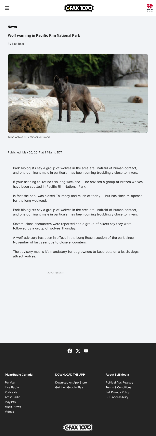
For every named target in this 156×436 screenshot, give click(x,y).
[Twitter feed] (78, 350)
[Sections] (7, 8)
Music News (13, 406)
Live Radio (12, 387)
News (12, 27)
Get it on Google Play (69, 387)
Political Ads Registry (119, 382)
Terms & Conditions (118, 387)
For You (10, 382)
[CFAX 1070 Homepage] (79, 8)
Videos (9, 411)
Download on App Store (71, 382)
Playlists (10, 402)
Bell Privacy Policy (118, 392)
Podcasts (11, 392)
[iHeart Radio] (150, 8)
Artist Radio (12, 397)
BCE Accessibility (117, 397)
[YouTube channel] (86, 350)
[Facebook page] (69, 350)
